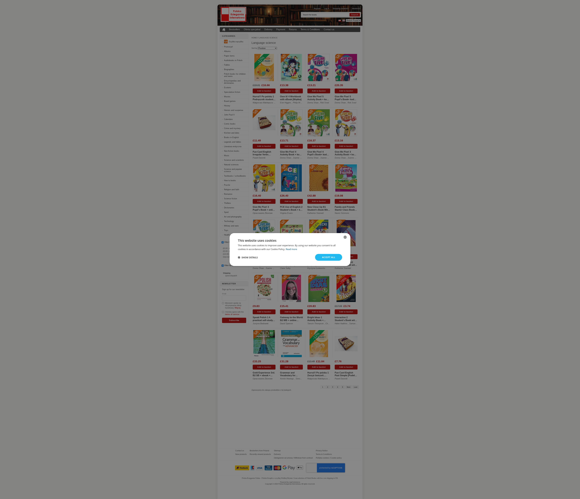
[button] (248, 257)
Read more (291, 248)
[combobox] (345, 237)
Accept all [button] (328, 257)
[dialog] (290, 249)
